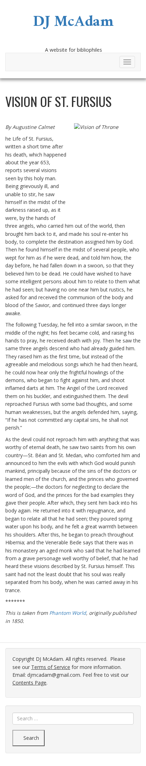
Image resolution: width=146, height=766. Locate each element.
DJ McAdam (73, 23)
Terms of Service (50, 667)
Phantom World (67, 612)
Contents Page (29, 682)
